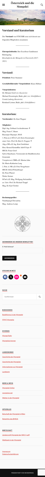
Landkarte (6, 372)
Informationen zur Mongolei (12, 367)
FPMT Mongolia (8, 320)
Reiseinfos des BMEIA (10, 419)
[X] (11, 277)
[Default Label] (16, 277)
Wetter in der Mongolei (10, 398)
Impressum (6, 451)
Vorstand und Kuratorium (18, 30)
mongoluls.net (7, 393)
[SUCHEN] (40, 297)
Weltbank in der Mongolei (11, 440)
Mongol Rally (7, 336)
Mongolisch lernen (9, 341)
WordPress (29, 473)
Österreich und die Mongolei (22, 4)
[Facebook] (5, 277)
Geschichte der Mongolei (11, 357)
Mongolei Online (8, 388)
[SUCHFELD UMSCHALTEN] (41, 5)
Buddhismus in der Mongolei (12, 315)
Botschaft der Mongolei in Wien (13, 414)
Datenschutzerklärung (10, 454)
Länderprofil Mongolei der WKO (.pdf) (16, 435)
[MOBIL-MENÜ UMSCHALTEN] (3, 5)
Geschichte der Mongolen (11, 362)
